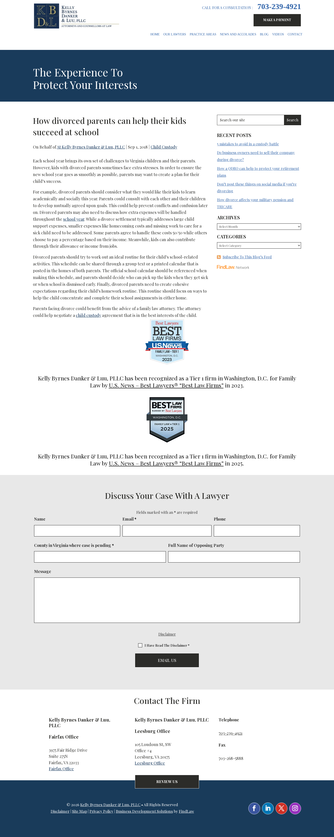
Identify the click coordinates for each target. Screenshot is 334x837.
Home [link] (155, 34)
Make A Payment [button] (277, 20)
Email (129, 519)
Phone (220, 519)
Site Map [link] (79, 811)
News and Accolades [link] (238, 34)
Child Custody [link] (164, 147)
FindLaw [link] (186, 811)
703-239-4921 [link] (279, 6)
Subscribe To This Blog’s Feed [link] (247, 257)
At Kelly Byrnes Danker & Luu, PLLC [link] (91, 147)
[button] (254, 808)
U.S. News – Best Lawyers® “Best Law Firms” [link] (166, 385)
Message (42, 571)
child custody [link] (88, 315)
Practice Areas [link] (203, 34)
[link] (77, 16)
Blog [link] (264, 34)
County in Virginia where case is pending (74, 545)
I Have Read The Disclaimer (167, 645)
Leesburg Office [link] (150, 763)
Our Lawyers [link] (174, 34)
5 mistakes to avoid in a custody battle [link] (248, 144)
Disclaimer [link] (60, 811)
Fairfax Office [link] (61, 768)
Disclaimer (167, 634)
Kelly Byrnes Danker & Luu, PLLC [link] (110, 804)
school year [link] (73, 219)
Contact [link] (295, 34)
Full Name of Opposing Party (196, 545)
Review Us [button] (167, 781)
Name (39, 519)
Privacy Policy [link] (101, 811)
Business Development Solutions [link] (144, 811)
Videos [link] (278, 34)
